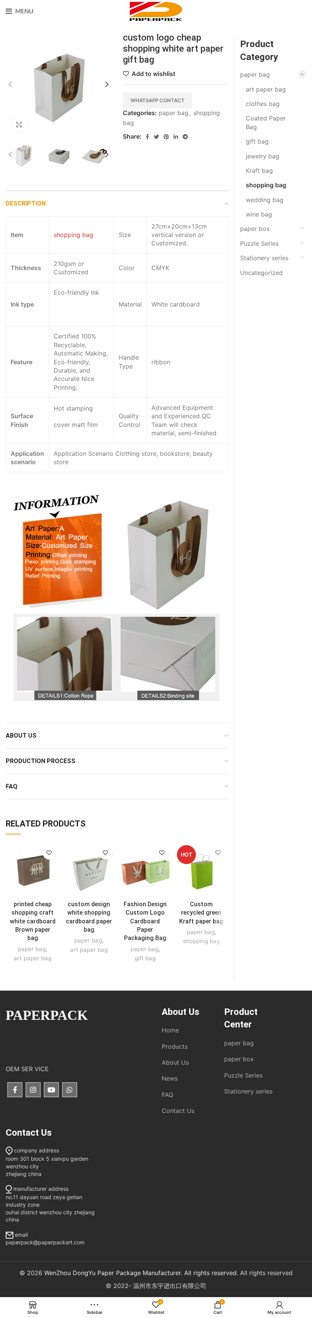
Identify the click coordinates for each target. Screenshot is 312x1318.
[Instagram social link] (33, 1089)
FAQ (167, 1094)
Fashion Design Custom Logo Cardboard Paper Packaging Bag (145, 921)
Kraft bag (259, 170)
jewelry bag (262, 156)
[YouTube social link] (51, 1089)
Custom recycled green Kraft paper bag (201, 913)
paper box (255, 228)
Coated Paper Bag (266, 122)
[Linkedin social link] (175, 137)
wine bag (259, 214)
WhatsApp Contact (158, 100)
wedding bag (264, 200)
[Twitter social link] (156, 137)
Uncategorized (261, 273)
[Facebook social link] (147, 137)
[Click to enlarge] (19, 124)
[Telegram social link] (185, 137)
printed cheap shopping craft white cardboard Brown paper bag (33, 921)
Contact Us (178, 1110)
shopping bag (73, 235)
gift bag (145, 958)
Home (170, 1030)
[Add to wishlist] (49, 853)
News (170, 1078)
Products (175, 1046)
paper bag (173, 113)
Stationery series (264, 258)
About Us (175, 1062)
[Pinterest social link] (166, 137)
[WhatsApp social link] (69, 1089)
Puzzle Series (259, 243)
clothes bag (263, 103)
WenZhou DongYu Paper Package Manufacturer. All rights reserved (140, 1273)
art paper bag (32, 958)
